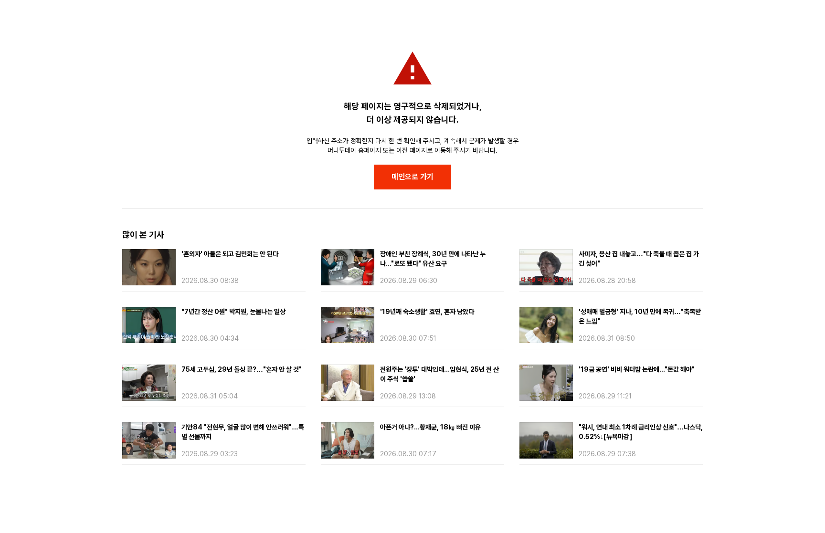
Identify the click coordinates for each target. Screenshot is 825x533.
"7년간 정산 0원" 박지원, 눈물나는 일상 (233, 311)
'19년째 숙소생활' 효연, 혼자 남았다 (427, 311)
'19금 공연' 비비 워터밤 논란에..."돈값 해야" (637, 369)
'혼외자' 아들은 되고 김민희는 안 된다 (229, 254)
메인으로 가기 (412, 176)
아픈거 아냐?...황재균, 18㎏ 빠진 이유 (430, 427)
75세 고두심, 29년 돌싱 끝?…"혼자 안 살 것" (241, 369)
